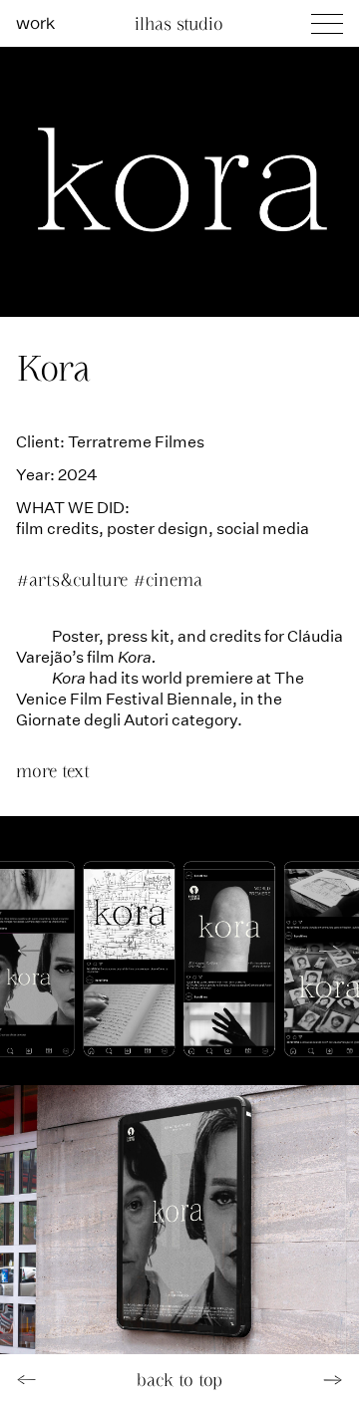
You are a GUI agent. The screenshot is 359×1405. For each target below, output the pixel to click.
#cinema (167, 579)
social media (262, 527)
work (35, 22)
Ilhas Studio (179, 23)
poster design (157, 527)
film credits (57, 527)
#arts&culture (74, 579)
